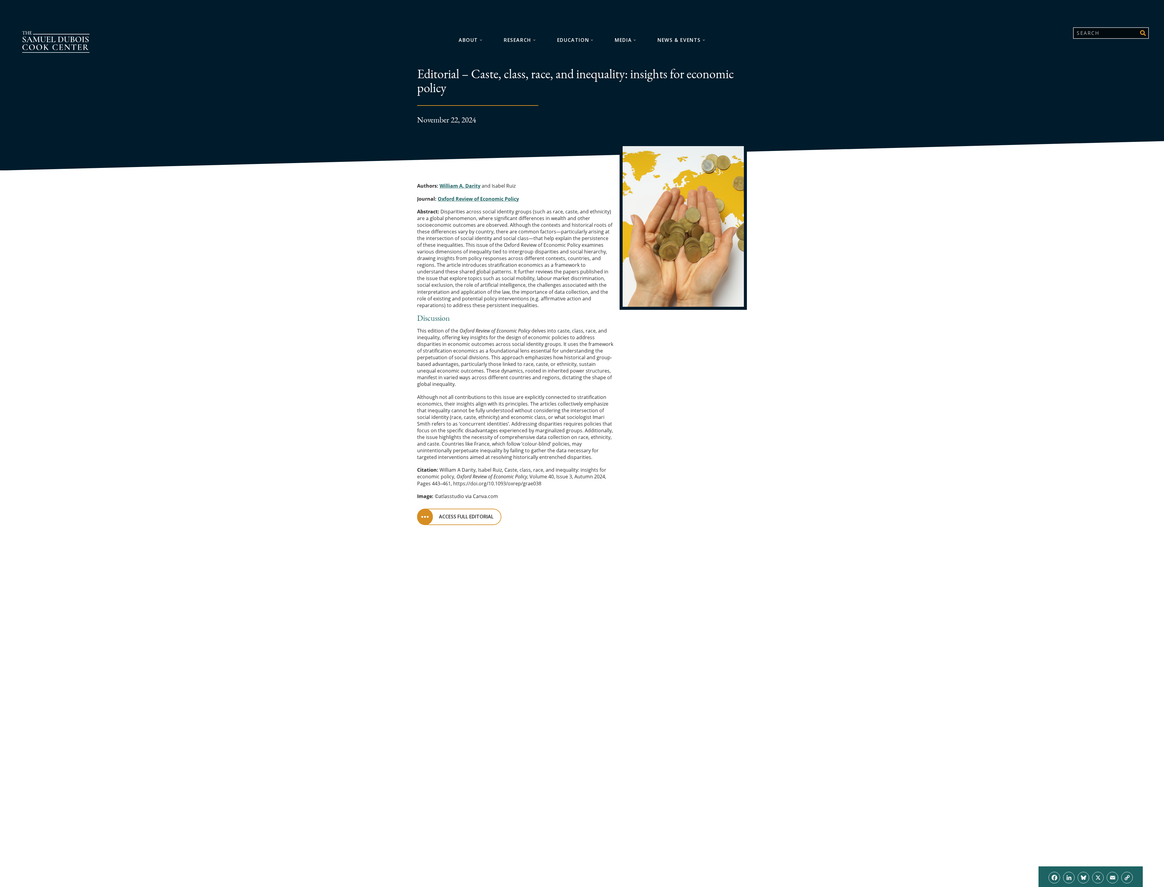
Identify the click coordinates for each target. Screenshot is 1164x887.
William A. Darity (460, 185)
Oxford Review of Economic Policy (478, 199)
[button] (1143, 33)
